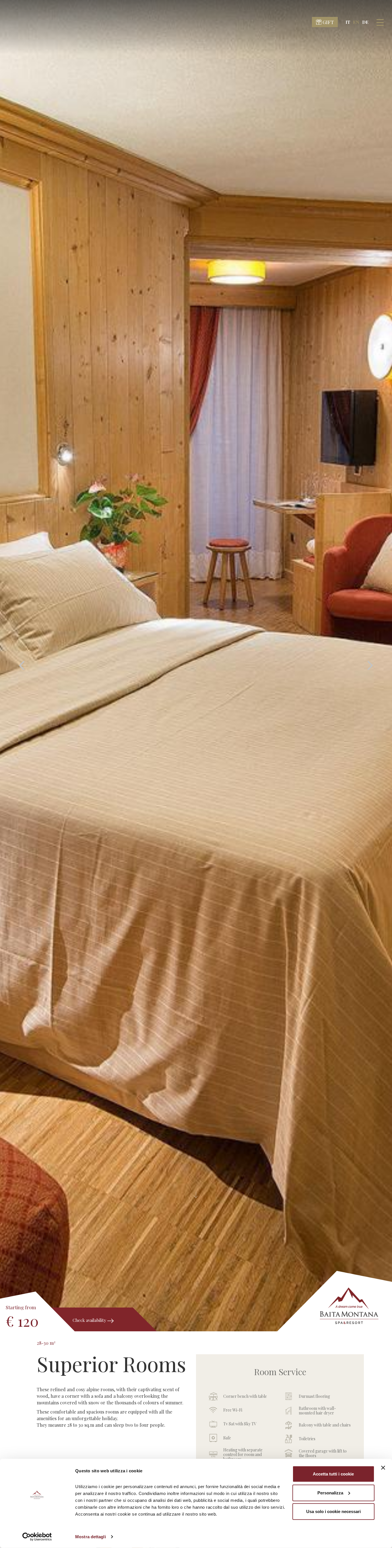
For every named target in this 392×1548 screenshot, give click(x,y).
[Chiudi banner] (383, 1468)
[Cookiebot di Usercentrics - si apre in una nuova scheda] (37, 1537)
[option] (196, 665)
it (348, 22)
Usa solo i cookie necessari (333, 1511)
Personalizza (330, 1492)
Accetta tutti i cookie (333, 1473)
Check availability (90, 1320)
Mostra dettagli (90, 1536)
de (365, 22)
